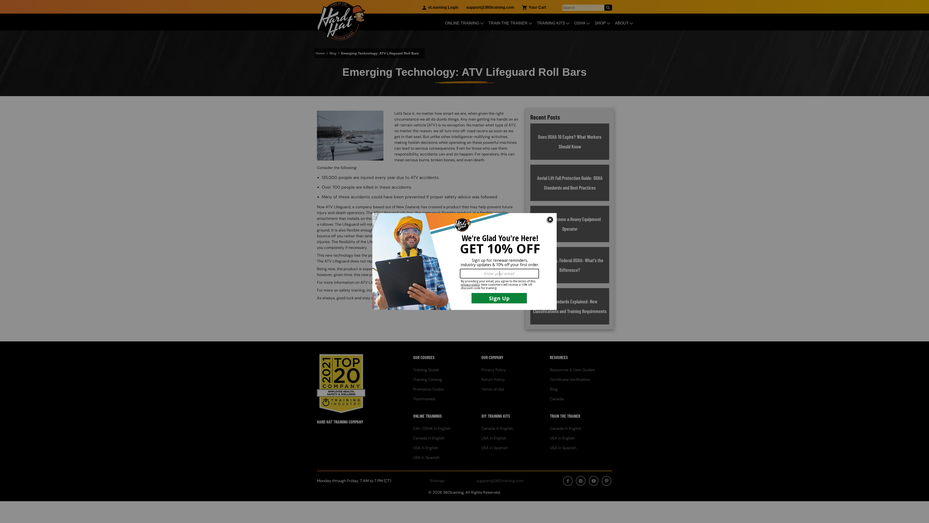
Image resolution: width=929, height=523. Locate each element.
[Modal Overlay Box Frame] (464, 261)
